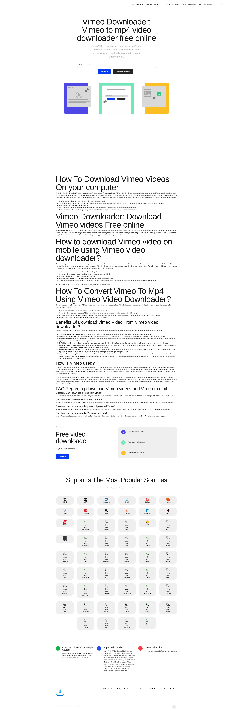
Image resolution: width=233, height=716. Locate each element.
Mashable (106, 561)
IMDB (168, 529)
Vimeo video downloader (85, 207)
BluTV (65, 513)
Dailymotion (147, 513)
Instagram (85, 545)
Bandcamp (106, 502)
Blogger (168, 502)
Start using (62, 456)
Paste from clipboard (123, 71)
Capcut (106, 513)
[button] (222, 4)
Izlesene (106, 545)
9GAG (65, 502)
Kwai (126, 545)
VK (106, 627)
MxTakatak (85, 577)
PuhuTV (147, 577)
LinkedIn (65, 561)
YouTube (127, 627)
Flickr (127, 529)
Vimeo (85, 627)
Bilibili (127, 502)
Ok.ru (106, 577)
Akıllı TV (85, 502)
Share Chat (85, 595)
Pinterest (127, 577)
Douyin (168, 513)
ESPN (65, 524)
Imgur (65, 540)
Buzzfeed (86, 513)
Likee (168, 545)
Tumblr (147, 611)
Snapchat (106, 593)
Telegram (86, 611)
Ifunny (147, 524)
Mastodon (127, 561)
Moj (65, 577)
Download (104, 71)
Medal (147, 561)
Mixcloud (168, 561)
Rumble (64, 593)
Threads (106, 611)
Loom (85, 561)
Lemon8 (147, 545)
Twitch (168, 611)
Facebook (85, 529)
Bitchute (147, 502)
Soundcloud (127, 593)
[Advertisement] (116, 134)
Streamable (147, 593)
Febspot (106, 529)
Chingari (127, 513)
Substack (168, 593)
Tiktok (127, 611)
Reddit (168, 577)
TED (64, 611)
